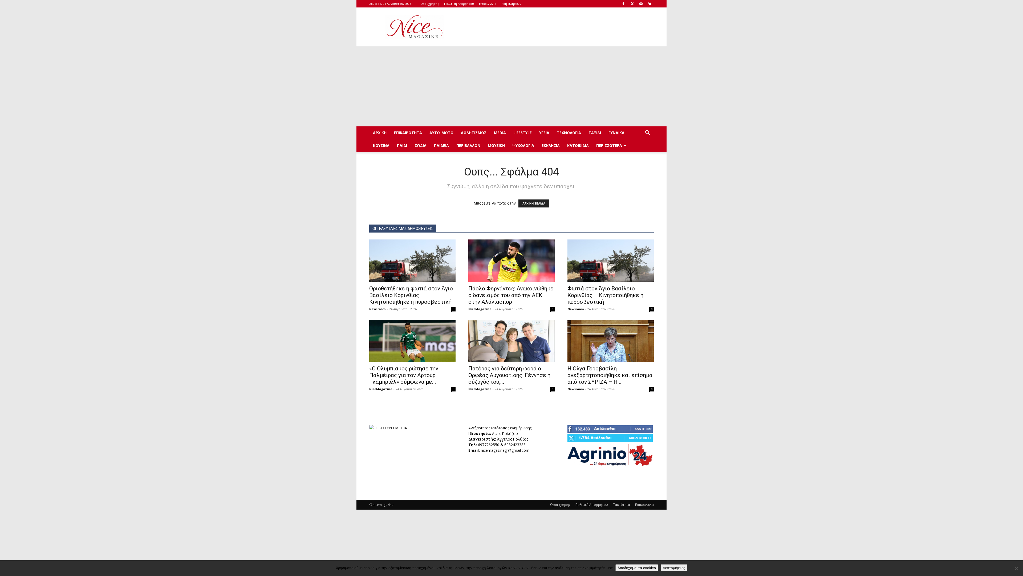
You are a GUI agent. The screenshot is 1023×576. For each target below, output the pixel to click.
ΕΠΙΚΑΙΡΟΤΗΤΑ (408, 132)
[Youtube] (641, 3)
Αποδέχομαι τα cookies (637, 568)
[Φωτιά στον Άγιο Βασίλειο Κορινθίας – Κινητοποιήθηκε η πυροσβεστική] (610, 260)
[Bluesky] (650, 3)
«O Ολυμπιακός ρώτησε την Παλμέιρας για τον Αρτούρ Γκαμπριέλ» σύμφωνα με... (403, 375)
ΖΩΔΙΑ (421, 145)
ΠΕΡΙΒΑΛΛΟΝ (468, 145)
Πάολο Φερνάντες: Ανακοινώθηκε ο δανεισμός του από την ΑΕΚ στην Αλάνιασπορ (511, 295)
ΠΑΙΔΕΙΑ (441, 145)
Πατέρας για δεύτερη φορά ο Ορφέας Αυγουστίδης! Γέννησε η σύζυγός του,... (509, 375)
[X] (632, 3)
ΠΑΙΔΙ (402, 145)
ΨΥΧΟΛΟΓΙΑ (523, 145)
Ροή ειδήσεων (511, 4)
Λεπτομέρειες (674, 568)
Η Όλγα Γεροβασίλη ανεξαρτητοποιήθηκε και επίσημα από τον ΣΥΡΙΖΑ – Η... (609, 375)
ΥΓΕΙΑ (544, 132)
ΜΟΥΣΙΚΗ (496, 145)
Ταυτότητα (621, 504)
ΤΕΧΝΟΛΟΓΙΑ (569, 132)
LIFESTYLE (522, 132)
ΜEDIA (500, 132)
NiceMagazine (479, 309)
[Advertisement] (557, 27)
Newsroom (377, 309)
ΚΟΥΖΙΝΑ (381, 145)
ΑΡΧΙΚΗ (380, 132)
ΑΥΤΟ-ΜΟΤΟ (441, 132)
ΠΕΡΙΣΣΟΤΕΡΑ (609, 145)
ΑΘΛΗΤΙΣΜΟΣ (473, 132)
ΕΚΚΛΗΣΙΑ (551, 145)
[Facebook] (623, 3)
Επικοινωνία (487, 4)
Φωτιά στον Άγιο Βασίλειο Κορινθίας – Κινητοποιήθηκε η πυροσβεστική (605, 295)
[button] (647, 133)
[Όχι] (1016, 568)
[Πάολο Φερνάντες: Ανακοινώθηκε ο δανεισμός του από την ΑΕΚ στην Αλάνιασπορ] (511, 260)
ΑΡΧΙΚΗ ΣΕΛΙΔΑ (533, 203)
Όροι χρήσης (429, 4)
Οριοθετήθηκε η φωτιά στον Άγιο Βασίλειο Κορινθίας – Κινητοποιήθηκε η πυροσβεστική (411, 295)
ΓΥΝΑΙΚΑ (616, 132)
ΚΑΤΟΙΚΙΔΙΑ (578, 145)
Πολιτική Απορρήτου (459, 4)
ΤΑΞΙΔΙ (594, 132)
